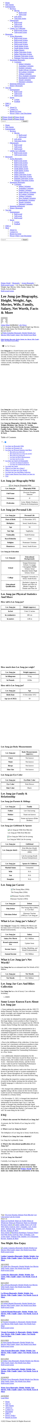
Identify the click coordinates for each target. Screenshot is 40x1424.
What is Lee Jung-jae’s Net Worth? (16, 470)
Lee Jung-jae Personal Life (13, 448)
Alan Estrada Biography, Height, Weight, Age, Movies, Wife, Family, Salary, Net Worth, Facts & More (19, 1352)
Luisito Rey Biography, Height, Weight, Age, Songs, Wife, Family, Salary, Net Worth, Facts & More (19, 1277)
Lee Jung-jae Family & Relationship (16, 461)
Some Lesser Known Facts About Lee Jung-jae (20, 474)
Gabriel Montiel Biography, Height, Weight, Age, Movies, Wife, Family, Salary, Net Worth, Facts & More (19, 1314)
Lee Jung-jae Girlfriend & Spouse (20, 464)
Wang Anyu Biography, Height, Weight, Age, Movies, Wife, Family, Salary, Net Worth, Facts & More (19, 1389)
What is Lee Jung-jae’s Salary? (15, 468)
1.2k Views (23, 325)
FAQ (6, 476)
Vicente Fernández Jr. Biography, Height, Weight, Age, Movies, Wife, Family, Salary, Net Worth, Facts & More (19, 1334)
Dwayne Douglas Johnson (14, 1215)
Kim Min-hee (29, 1215)
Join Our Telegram (9, 346)
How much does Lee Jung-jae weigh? (21, 453)
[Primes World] (7, 117)
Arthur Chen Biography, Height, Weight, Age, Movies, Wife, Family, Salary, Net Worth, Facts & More (19, 1371)
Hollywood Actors (7, 291)
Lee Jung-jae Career (11, 466)
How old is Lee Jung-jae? (17, 455)
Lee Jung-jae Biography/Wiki (14, 446)
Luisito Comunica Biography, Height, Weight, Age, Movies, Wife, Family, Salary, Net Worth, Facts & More (20, 1258)
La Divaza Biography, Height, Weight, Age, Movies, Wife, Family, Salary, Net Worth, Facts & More (19, 1295)
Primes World (26, 1169)
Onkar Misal (5, 325)
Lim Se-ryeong (14, 1217)
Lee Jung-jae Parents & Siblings (19, 462)
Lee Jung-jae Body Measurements (20, 457)
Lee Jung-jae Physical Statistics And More (18, 450)
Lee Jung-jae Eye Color (17, 459)
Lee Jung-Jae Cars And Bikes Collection (17, 472)
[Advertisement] (20, 261)
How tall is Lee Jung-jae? (17, 452)
